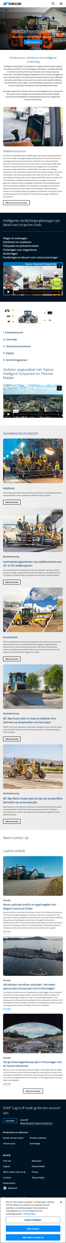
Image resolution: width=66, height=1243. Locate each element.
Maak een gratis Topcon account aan (36, 1123)
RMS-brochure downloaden (16, 202)
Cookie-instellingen (33, 1220)
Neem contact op (33, 42)
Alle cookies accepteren (33, 1237)
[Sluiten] (61, 1202)
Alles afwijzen (33, 1228)
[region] (33, 1220)
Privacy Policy (29, 1213)
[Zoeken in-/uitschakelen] (53, 3)
